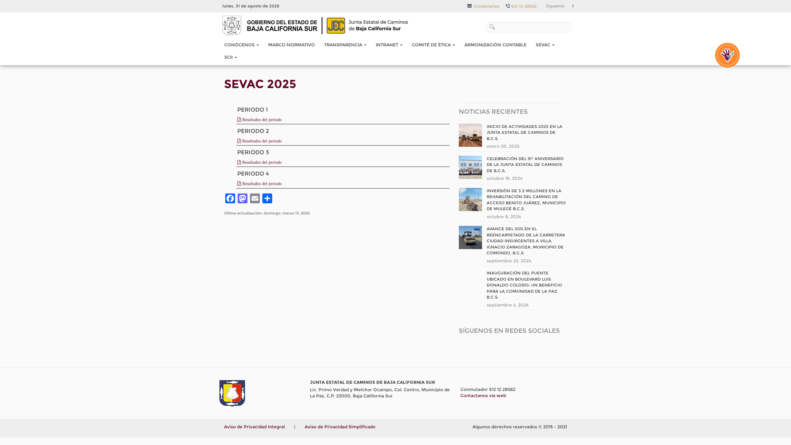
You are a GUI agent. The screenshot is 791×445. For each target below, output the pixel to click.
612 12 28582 (524, 6)
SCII (229, 57)
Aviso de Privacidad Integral (254, 427)
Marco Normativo (291, 45)
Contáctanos (486, 6)
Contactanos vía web (483, 395)
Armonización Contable (495, 45)
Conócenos (240, 45)
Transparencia (343, 45)
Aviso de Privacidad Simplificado (340, 427)
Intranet (388, 45)
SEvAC (544, 45)
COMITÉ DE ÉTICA (432, 45)
